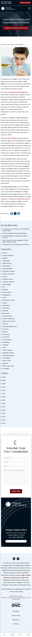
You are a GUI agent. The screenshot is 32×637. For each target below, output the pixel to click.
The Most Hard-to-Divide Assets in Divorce (15, 244)
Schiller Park (24, 578)
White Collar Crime (8, 366)
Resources (16, 620)
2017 (3, 407)
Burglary (5, 258)
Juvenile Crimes (7, 316)
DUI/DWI (21, 44)
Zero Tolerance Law (14, 138)
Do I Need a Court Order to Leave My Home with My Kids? (15, 230)
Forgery (4, 303)
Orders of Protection (8, 321)
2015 (3, 413)
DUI (3, 287)
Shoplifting (5, 342)
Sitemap (16, 624)
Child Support (6, 266)
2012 (3, 423)
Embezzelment (7, 292)
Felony (4, 297)
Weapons (5, 363)
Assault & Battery (8, 255)
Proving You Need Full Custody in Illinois (14, 233)
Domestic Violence (8, 282)
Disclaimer (16, 611)
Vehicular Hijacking (8, 355)
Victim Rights (6, 358)
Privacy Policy (16, 615)
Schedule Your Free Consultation (16, 28)
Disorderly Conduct (8, 271)
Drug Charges (6, 284)
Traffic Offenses (7, 350)
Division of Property (8, 274)
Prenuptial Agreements (9, 326)
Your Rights (5, 368)
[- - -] (29, 8)
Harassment (6, 305)
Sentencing (5, 334)
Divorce (4, 276)
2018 (3, 403)
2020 (3, 397)
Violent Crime (6, 361)
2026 (3, 377)
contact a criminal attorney (18, 199)
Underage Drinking (8, 353)
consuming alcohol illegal (16, 92)
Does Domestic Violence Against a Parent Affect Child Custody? (15, 241)
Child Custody (6, 263)
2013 (3, 420)
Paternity (5, 324)
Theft (4, 347)
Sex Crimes (5, 337)
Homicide (5, 311)
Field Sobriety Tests (8, 300)
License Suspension (8, 318)
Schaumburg (15, 578)
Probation (5, 329)
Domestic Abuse (7, 279)
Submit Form (16, 491)
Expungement (6, 295)
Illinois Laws (5, 313)
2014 (3, 417)
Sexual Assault (6, 340)
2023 (3, 387)
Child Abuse (6, 261)
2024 (3, 384)
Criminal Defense (7, 268)
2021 (3, 394)
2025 (3, 380)
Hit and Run (5, 308)
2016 (3, 410)
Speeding (5, 345)
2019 (3, 400)
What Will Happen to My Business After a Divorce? (15, 237)
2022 (3, 390)
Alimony (4, 253)
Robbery (5, 332)
